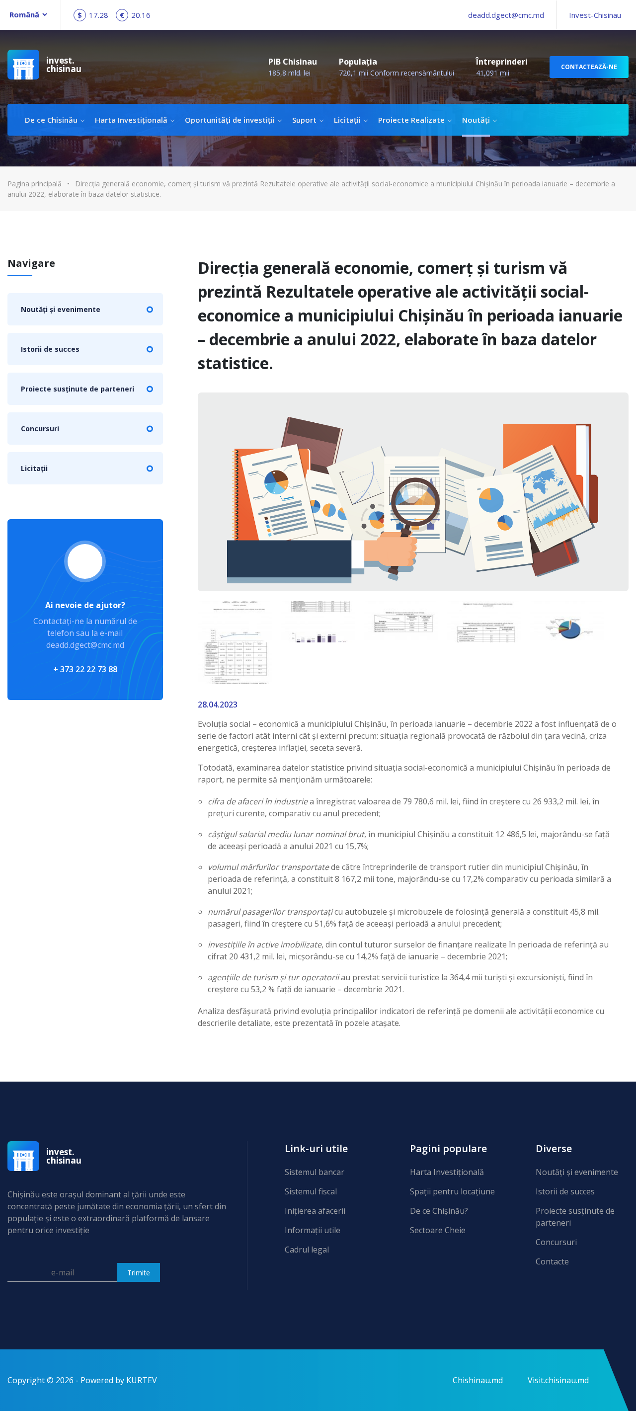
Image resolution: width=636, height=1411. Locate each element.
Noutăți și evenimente (60, 309)
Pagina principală (34, 183)
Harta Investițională (131, 120)
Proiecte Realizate (411, 120)
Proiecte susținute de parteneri (77, 388)
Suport (304, 120)
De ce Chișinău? (439, 1210)
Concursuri (40, 428)
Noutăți (476, 120)
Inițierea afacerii (315, 1210)
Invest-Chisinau (595, 15)
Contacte (552, 1261)
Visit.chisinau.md (558, 1380)
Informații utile (312, 1230)
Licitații (347, 120)
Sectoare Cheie (438, 1230)
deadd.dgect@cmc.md (506, 15)
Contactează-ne (589, 67)
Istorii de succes (50, 349)
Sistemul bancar (314, 1172)
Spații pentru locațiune (452, 1191)
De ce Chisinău (51, 120)
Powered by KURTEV (118, 1380)
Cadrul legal (307, 1249)
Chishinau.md (478, 1380)
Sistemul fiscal (311, 1191)
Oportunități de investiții (230, 120)
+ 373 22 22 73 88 (85, 669)
